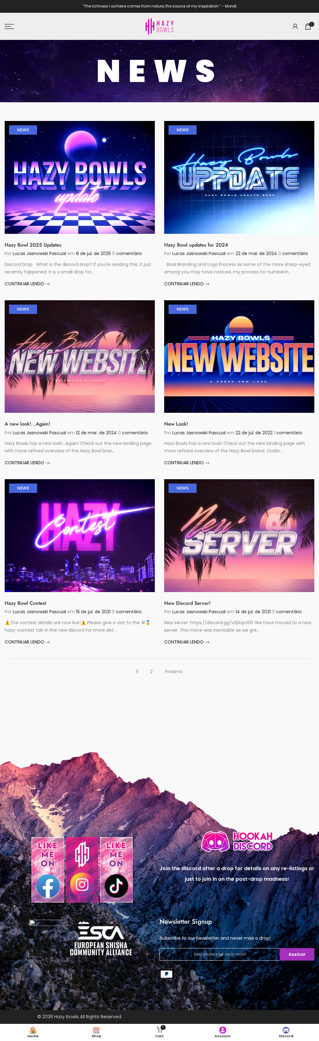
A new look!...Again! (27, 423)
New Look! (176, 423)
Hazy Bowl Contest (25, 603)
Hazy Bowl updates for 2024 (196, 244)
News (23, 130)
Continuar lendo (25, 284)
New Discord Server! (187, 603)
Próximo (174, 671)
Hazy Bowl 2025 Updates (33, 244)
